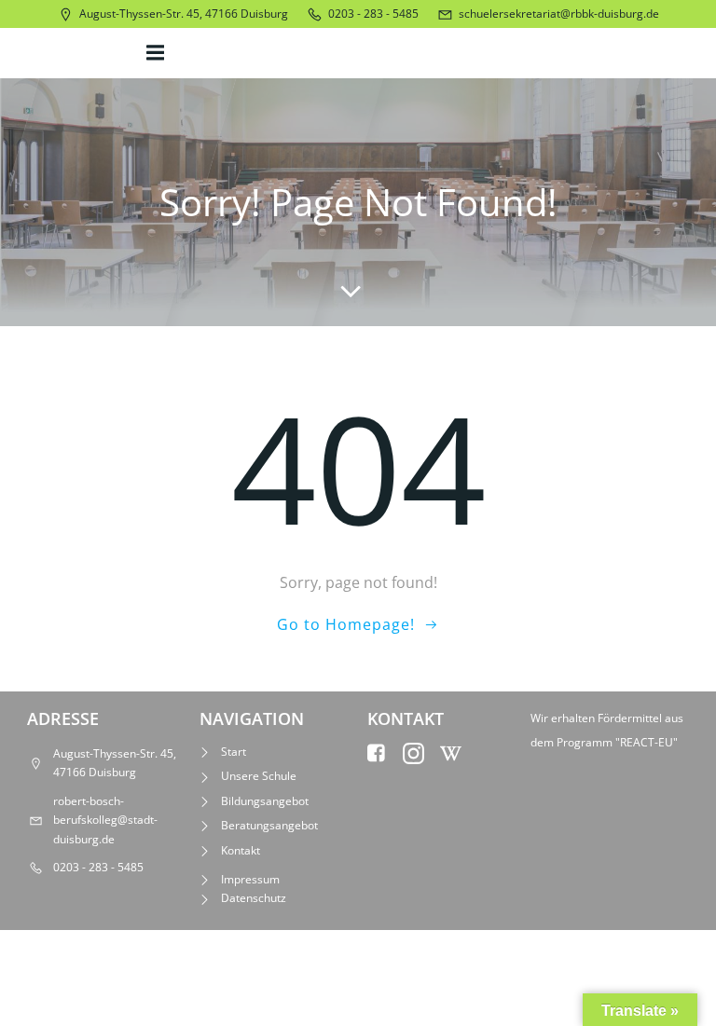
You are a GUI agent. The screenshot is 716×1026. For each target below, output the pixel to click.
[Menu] (157, 53)
